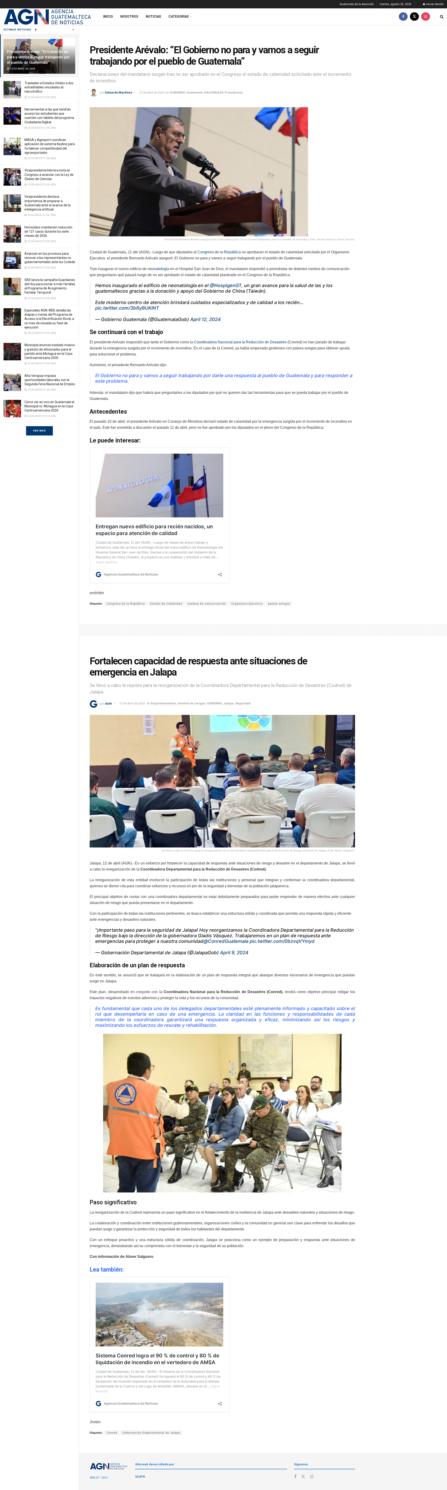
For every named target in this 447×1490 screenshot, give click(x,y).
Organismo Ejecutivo (247, 603)
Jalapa (229, 703)
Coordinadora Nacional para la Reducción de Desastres (240, 342)
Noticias (153, 16)
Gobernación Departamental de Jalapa (151, 1432)
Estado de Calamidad (166, 603)
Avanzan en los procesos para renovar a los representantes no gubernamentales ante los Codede (49, 258)
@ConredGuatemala (225, 941)
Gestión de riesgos (191, 703)
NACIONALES (213, 92)
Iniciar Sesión (434, 4)
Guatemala (194, 92)
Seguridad (243, 703)
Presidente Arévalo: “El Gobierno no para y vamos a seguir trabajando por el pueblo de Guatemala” (38, 57)
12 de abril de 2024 (151, 92)
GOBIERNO (177, 92)
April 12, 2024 (205, 319)
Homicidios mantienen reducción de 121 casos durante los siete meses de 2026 (48, 231)
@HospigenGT (225, 285)
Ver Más (39, 430)
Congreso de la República (219, 252)
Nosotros (129, 16)
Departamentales (163, 703)
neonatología (158, 269)
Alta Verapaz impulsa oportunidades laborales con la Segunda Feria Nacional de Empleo (49, 380)
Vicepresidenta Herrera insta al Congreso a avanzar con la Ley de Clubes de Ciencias (49, 174)
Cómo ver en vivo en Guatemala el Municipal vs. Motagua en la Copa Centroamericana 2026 (49, 406)
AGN (108, 703)
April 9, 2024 (234, 952)
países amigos (279, 603)
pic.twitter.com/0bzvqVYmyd (282, 941)
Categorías (179, 16)
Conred (111, 1432)
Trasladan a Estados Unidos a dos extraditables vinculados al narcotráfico (49, 87)
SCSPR (140, 1476)
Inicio (108, 16)
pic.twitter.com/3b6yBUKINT (127, 308)
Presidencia (234, 92)
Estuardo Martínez (118, 92)
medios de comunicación (207, 603)
